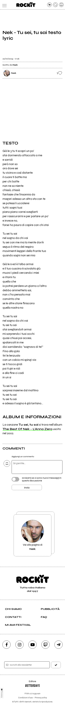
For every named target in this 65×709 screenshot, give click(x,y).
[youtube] (32, 645)
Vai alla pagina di (32, 547)
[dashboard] (61, 4)
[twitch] (45, 645)
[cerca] (55, 4)
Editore (30, 682)
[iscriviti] (56, 665)
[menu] (3, 4)
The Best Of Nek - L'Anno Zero (27, 429)
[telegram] (58, 645)
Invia (26, 487)
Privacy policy (41, 697)
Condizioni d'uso (25, 697)
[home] (26, 4)
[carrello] (49, 4)
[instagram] (19, 645)
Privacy (2, 694)
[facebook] (6, 645)
